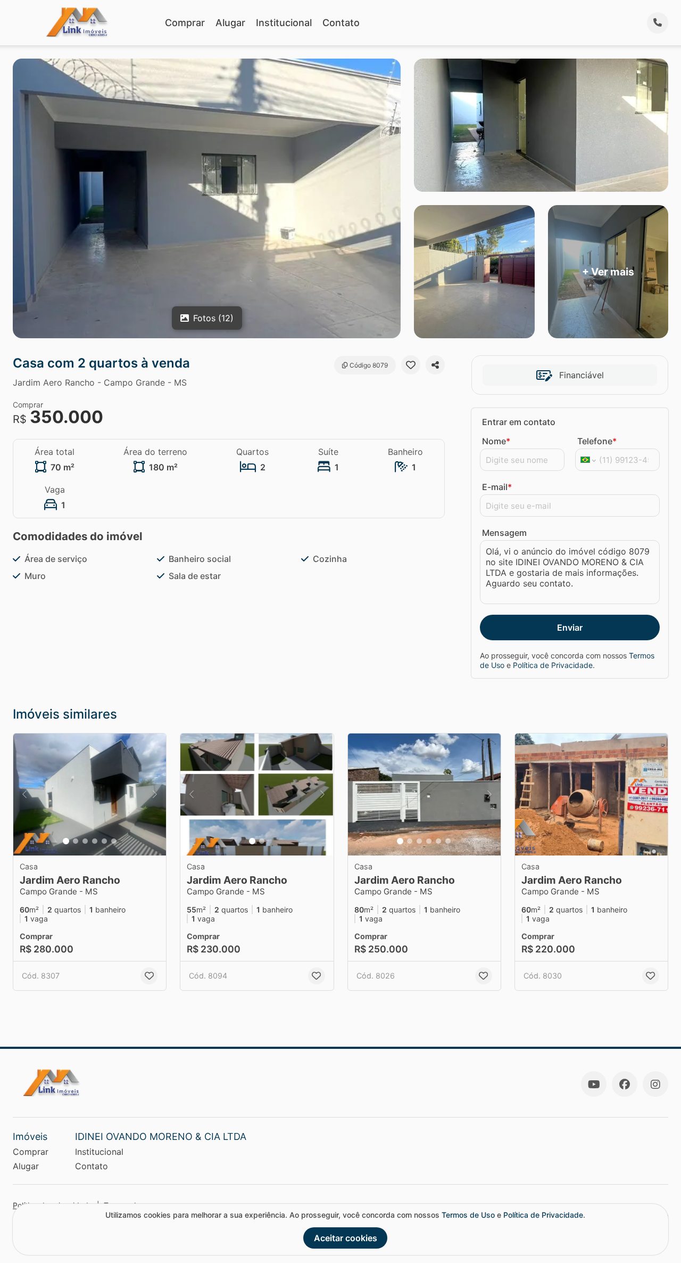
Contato (341, 22)
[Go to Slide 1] (66, 841)
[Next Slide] (155, 795)
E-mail (497, 487)
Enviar (570, 627)
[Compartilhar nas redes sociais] (435, 364)
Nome (496, 441)
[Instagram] (655, 1084)
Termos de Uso (468, 1214)
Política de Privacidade (553, 665)
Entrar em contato (518, 422)
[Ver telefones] (657, 23)
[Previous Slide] (24, 795)
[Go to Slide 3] (85, 841)
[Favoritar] (410, 364)
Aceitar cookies (345, 1238)
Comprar (185, 22)
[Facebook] (624, 1084)
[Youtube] (594, 1084)
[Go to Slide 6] (114, 841)
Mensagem (504, 532)
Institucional (284, 22)
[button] (89, 795)
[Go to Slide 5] (104, 841)
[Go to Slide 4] (94, 841)
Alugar (230, 22)
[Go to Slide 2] (75, 841)
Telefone (597, 441)
